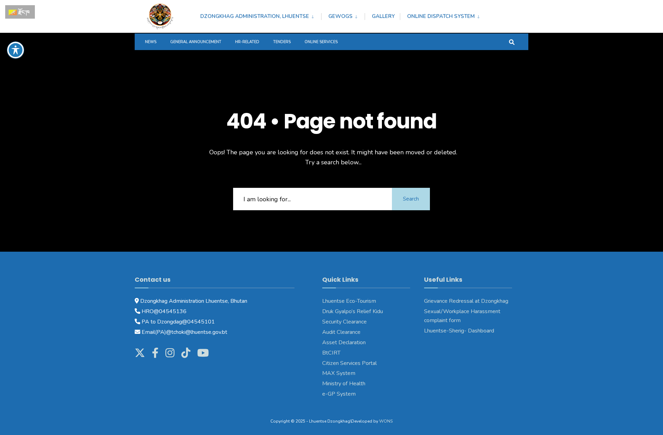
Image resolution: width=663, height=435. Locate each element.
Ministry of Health (343, 383)
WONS (386, 421)
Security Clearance (344, 322)
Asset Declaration (344, 342)
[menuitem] (260, 15)
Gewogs (340, 16)
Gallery (383, 16)
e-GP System (339, 394)
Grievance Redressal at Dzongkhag (466, 301)
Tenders (282, 42)
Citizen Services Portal (349, 363)
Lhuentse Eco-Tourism (349, 301)
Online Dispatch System (441, 16)
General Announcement (195, 42)
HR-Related (247, 42)
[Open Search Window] (512, 42)
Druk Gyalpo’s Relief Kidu (352, 311)
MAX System (338, 373)
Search (411, 198)
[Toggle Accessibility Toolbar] (15, 50)
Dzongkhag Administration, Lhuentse (254, 16)
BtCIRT (331, 353)
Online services (321, 42)
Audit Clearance (341, 332)
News (150, 42)
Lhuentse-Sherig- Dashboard (459, 331)
